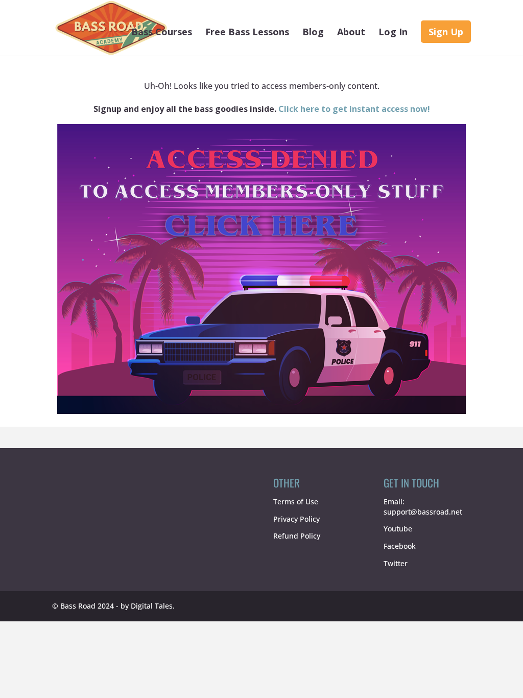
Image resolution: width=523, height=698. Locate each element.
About (351, 33)
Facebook (400, 546)
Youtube (398, 528)
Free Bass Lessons (247, 33)
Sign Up (446, 32)
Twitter (396, 563)
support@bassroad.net (423, 512)
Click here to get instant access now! (354, 108)
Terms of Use (295, 501)
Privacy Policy (296, 519)
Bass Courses (161, 33)
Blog (313, 33)
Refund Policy (296, 536)
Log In (393, 33)
